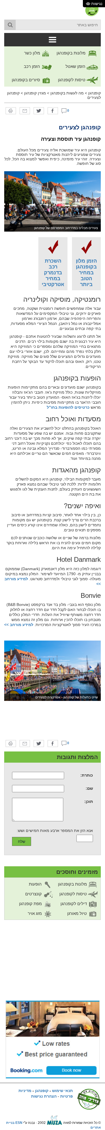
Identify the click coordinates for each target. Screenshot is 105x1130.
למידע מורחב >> (18, 624)
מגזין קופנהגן (35, 93)
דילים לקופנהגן (74, 903)
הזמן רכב (32, 66)
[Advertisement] (52, 720)
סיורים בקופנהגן (26, 79)
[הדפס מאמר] (11, 111)
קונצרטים (34, 893)
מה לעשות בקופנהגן (67, 93)
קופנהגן (94, 93)
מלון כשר (32, 53)
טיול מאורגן (77, 913)
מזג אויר (35, 913)
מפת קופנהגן (31, 903)
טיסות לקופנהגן (72, 79)
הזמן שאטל (76, 66)
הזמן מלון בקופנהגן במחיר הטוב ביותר (86, 272)
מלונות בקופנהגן (72, 53)
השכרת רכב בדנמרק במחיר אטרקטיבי (53, 272)
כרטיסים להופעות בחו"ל (68, 407)
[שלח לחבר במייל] (25, 111)
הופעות (36, 884)
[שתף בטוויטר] (39, 111)
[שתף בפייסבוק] (53, 111)
